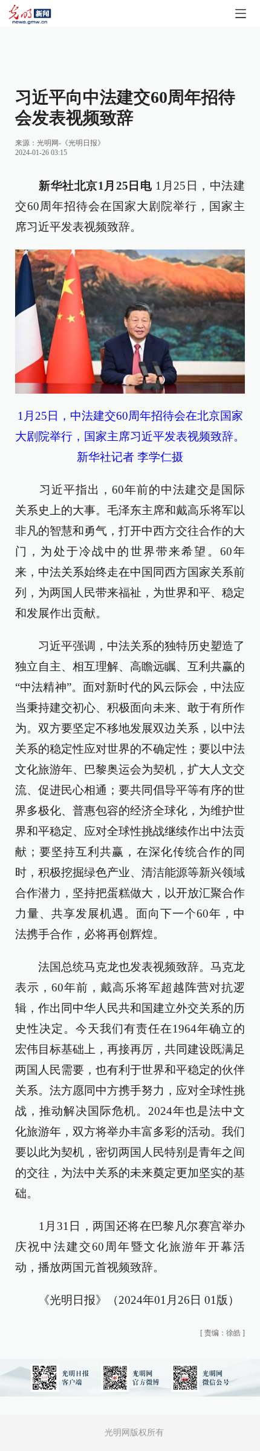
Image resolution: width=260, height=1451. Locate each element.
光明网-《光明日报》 (71, 143)
